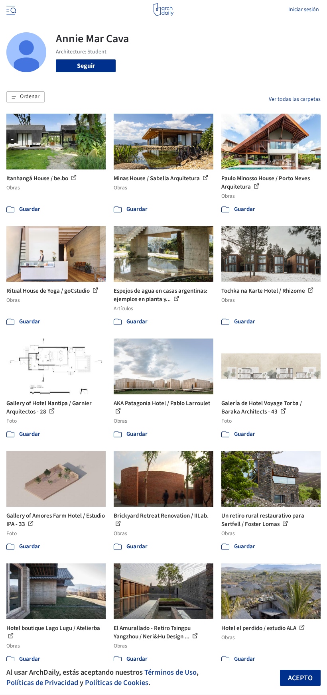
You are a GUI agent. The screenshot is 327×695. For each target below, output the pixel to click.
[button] (25, 96)
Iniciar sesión (303, 9)
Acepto (300, 678)
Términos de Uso (170, 672)
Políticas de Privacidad (42, 682)
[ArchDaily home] (163, 9)
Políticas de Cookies (116, 682)
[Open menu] (10, 9)
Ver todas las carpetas (295, 99)
